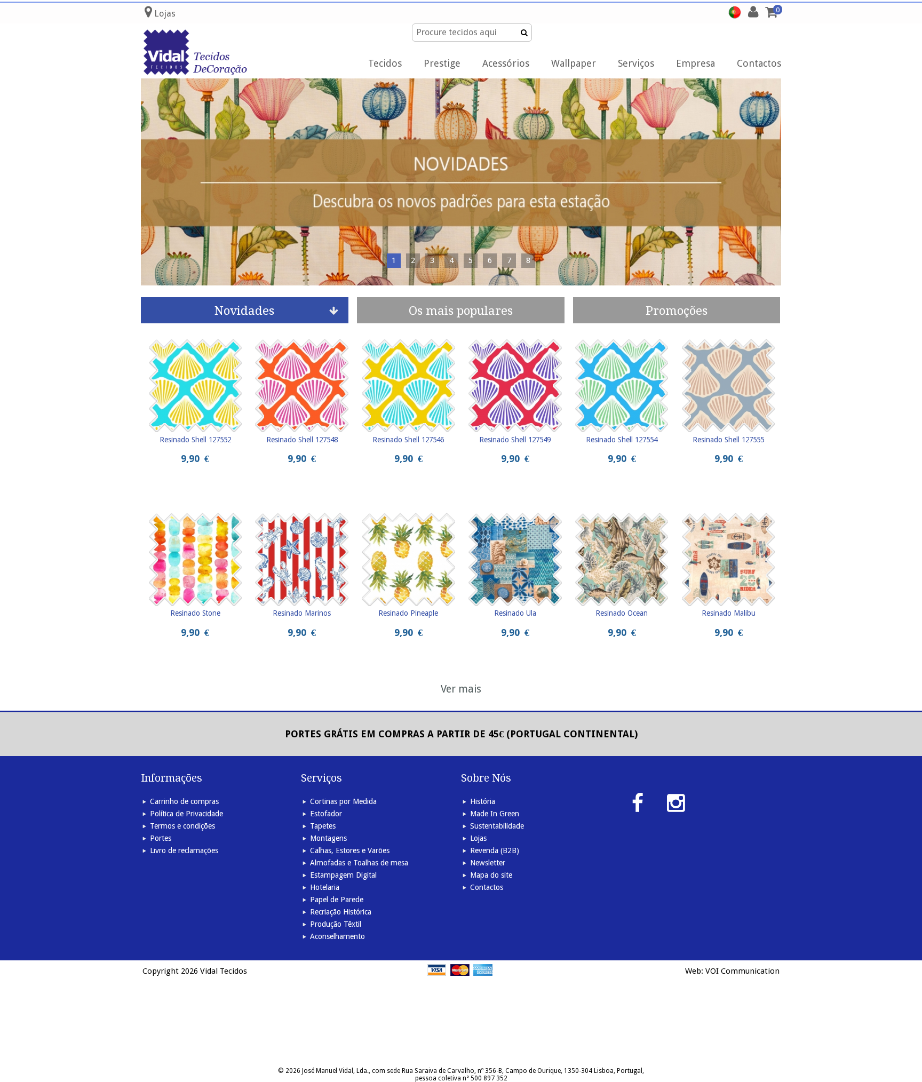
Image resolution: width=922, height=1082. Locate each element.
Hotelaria (324, 887)
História (482, 801)
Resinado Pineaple (408, 613)
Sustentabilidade (497, 826)
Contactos (759, 63)
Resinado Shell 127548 (302, 439)
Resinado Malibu (729, 613)
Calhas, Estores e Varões (350, 850)
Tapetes (323, 826)
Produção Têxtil (335, 924)
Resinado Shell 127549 (515, 439)
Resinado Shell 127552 (195, 439)
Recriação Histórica (340, 912)
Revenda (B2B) (494, 850)
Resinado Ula (515, 613)
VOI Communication (742, 971)
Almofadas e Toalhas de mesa (359, 862)
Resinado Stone (195, 613)
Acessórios (505, 63)
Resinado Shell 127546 (408, 439)
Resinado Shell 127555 (728, 439)
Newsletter (487, 862)
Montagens (328, 838)
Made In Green (494, 813)
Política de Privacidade (186, 813)
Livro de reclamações (184, 850)
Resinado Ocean (621, 613)
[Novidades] (461, 181)
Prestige (442, 63)
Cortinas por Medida (343, 801)
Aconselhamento (337, 936)
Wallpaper (573, 63)
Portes (160, 838)
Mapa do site (491, 875)
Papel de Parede (336, 899)
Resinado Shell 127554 (621, 439)
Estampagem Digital (343, 875)
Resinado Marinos (302, 613)
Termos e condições (182, 826)
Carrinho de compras (184, 801)
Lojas (478, 838)
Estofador (326, 813)
